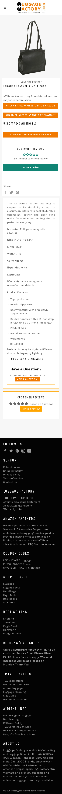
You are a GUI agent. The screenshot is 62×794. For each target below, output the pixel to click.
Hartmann (9, 629)
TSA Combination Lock (17, 726)
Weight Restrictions (15, 699)
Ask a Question (27, 379)
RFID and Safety (13, 723)
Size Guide (9, 695)
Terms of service (13, 478)
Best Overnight (12, 719)
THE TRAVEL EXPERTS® (18, 498)
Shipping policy (13, 470)
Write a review (30, 167)
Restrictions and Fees (16, 684)
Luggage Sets (11, 587)
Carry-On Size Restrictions (19, 734)
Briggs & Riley (12, 633)
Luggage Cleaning (14, 691)
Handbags (9, 591)
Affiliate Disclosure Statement (21, 501)
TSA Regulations (13, 680)
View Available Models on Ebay (31, 134)
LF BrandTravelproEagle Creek (10, 622)
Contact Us (10, 482)
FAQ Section (36, 544)
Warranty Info (12, 509)
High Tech (9, 595)
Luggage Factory (19, 791)
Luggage (8, 583)
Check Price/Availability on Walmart (31, 115)
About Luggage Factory (17, 505)
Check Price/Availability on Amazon (30, 106)
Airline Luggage (13, 688)
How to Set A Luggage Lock (19, 730)
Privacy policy (11, 474)
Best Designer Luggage (17, 715)
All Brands (9, 602)
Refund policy (11, 467)
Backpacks (10, 598)
